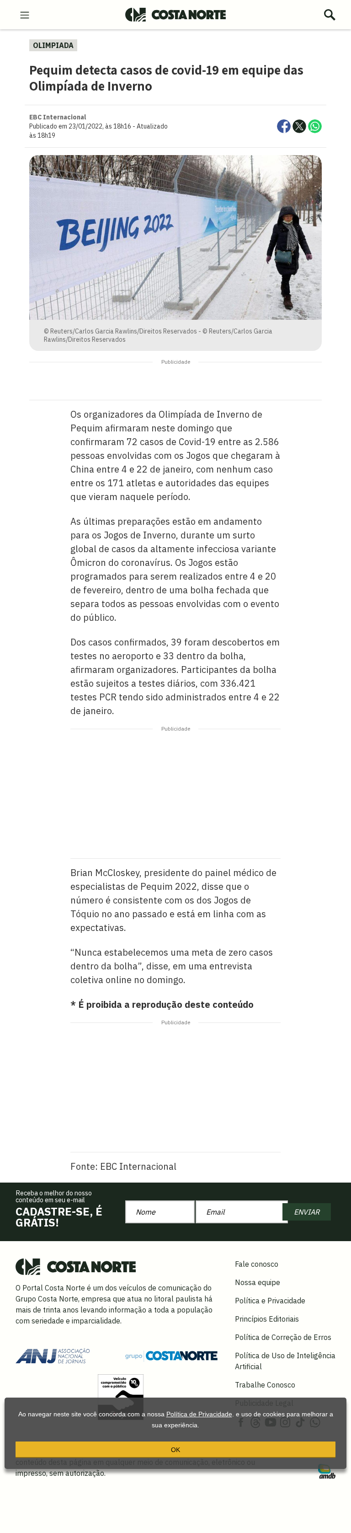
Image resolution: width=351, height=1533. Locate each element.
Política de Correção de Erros (283, 1337)
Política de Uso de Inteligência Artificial (285, 1361)
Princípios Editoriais (267, 1318)
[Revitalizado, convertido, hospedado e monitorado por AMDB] (326, 1470)
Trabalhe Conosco (265, 1384)
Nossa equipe (257, 1282)
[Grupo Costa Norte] (171, 1355)
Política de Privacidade (199, 1414)
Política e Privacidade (270, 1300)
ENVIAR (306, 1211)
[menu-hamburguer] (24, 14)
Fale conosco (256, 1264)
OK (175, 1449)
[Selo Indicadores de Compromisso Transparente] (121, 1396)
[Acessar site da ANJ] (53, 1355)
